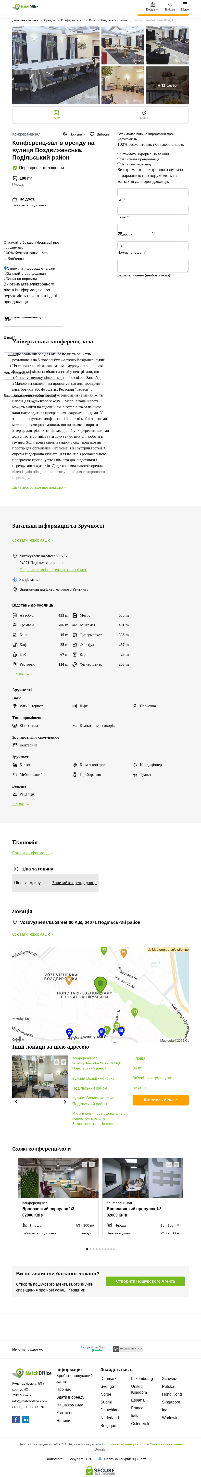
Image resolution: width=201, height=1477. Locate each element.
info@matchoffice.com (29, 1401)
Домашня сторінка (25, 20)
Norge (105, 1394)
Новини (63, 1421)
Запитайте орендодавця (140, 159)
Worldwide (171, 1418)
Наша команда (69, 1405)
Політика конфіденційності (123, 1444)
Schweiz (169, 1379)
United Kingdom (139, 1389)
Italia (135, 1416)
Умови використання (166, 1444)
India (166, 1410)
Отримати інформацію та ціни (145, 154)
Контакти (64, 1413)
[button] (16, 1101)
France (137, 1408)
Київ (92, 20)
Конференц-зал (72, 20)
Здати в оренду (70, 1397)
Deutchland (110, 1410)
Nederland (109, 1418)
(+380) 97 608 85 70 (28, 1407)
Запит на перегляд (136, 164)
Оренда (49, 20)
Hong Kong (172, 1394)
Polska (168, 1386)
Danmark (108, 1379)
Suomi (106, 1402)
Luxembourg (142, 1379)
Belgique (108, 1426)
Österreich (140, 1424)
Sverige (107, 1386)
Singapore (171, 1402)
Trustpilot (124, 236)
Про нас (63, 1389)
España (138, 1400)
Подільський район (114, 20)
